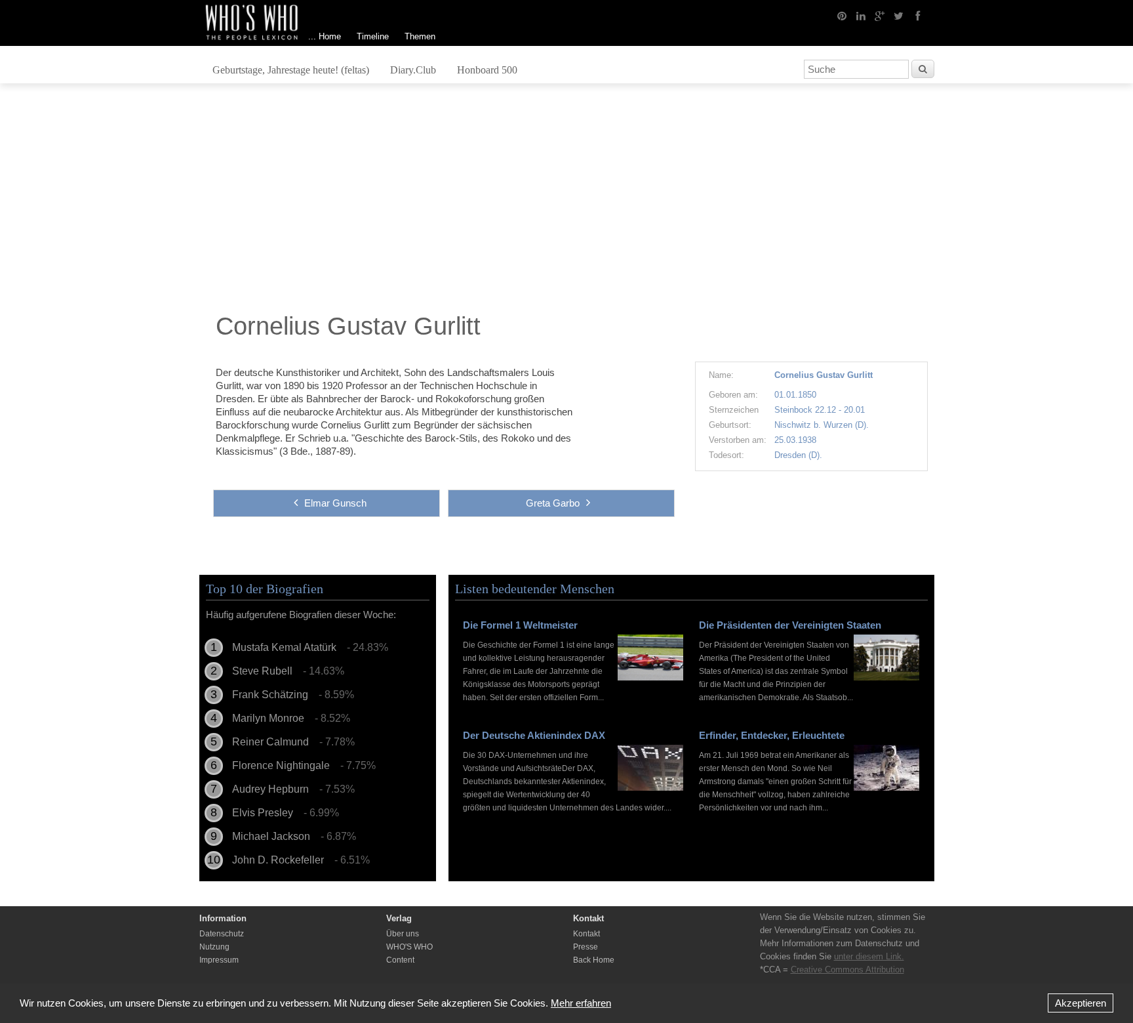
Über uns (402, 933)
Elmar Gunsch (335, 503)
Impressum (219, 960)
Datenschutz (221, 933)
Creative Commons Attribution (847, 969)
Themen (420, 36)
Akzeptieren (1080, 1003)
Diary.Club (413, 69)
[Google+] (880, 15)
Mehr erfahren (581, 1003)
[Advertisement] (566, 201)
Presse (585, 946)
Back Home (593, 960)
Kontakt (586, 933)
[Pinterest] (842, 15)
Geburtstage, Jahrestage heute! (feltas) (290, 69)
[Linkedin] (861, 15)
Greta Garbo (553, 503)
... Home (324, 36)
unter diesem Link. (869, 956)
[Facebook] (918, 15)
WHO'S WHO (409, 946)
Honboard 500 (487, 69)
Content (400, 960)
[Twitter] (899, 15)
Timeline (373, 36)
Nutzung (214, 946)
